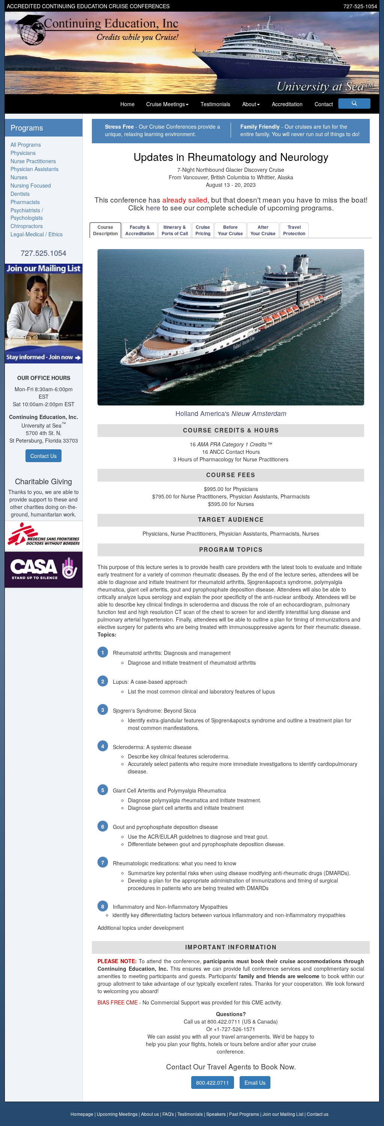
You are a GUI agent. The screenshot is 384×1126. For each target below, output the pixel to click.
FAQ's (168, 1114)
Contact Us (43, 455)
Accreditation (287, 104)
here (153, 207)
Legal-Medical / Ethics (36, 234)
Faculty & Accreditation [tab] (139, 230)
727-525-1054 (360, 6)
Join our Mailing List (282, 1114)
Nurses (18, 177)
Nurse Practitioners (33, 161)
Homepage (81, 1114)
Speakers (216, 1114)
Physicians (23, 152)
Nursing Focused (30, 185)
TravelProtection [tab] (294, 230)
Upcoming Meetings (117, 1114)
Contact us (317, 1114)
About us (150, 1114)
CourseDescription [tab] (105, 230)
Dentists (20, 193)
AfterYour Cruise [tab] (263, 230)
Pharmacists (25, 202)
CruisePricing (202, 230)
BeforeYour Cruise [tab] (230, 230)
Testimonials (215, 104)
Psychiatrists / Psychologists (26, 213)
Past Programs (244, 1114)
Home (127, 104)
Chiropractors (26, 226)
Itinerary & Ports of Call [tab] (175, 230)
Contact (324, 104)
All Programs (25, 144)
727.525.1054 (43, 252)
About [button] (249, 104)
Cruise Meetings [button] (165, 104)
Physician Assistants (34, 169)
